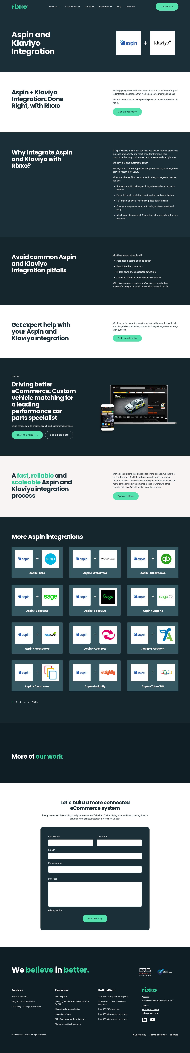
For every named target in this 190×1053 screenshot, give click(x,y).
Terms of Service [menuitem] (158, 1034)
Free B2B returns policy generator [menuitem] (112, 1019)
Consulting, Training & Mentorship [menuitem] (26, 1006)
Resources (103, 6)
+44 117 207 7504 (150, 1009)
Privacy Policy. (55, 910)
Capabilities (71, 6)
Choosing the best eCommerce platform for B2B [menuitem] (72, 1002)
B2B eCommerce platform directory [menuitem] (70, 1019)
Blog (119, 6)
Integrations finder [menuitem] (63, 1014)
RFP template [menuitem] (61, 996)
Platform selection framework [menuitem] (68, 1024)
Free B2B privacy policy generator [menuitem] (112, 1014)
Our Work (89, 6)
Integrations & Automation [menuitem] (23, 1001)
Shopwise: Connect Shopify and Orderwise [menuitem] (112, 1002)
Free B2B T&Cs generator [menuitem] (109, 1009)
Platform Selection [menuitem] (20, 996)
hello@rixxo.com (150, 1013)
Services (53, 6)
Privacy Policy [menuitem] (139, 1034)
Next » (35, 702)
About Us (130, 6)
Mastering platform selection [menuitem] (67, 1009)
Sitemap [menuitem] (174, 1034)
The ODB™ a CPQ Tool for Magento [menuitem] (113, 996)
